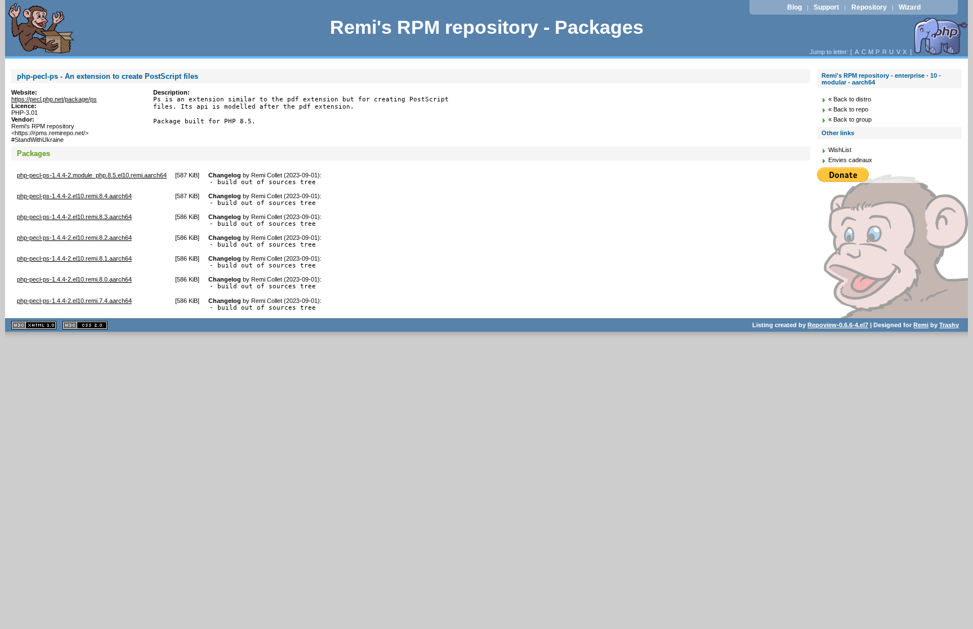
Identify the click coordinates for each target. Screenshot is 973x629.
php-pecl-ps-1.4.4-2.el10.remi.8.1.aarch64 (74, 258)
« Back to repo (848, 109)
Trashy (949, 325)
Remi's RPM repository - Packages (487, 27)
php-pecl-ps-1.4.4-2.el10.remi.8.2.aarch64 (74, 237)
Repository (869, 7)
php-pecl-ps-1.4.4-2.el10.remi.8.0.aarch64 (74, 279)
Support (826, 7)
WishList (839, 149)
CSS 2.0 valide (85, 325)
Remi (921, 325)
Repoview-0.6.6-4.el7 (837, 325)
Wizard (910, 7)
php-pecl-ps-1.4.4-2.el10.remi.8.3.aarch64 (74, 216)
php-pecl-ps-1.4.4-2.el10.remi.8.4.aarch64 (74, 196)
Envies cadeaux (850, 160)
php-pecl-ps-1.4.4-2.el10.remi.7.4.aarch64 (74, 300)
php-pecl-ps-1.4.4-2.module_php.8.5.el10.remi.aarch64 (92, 175)
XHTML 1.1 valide (33, 325)
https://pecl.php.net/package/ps (54, 99)
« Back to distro (849, 99)
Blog (794, 7)
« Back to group (850, 119)
